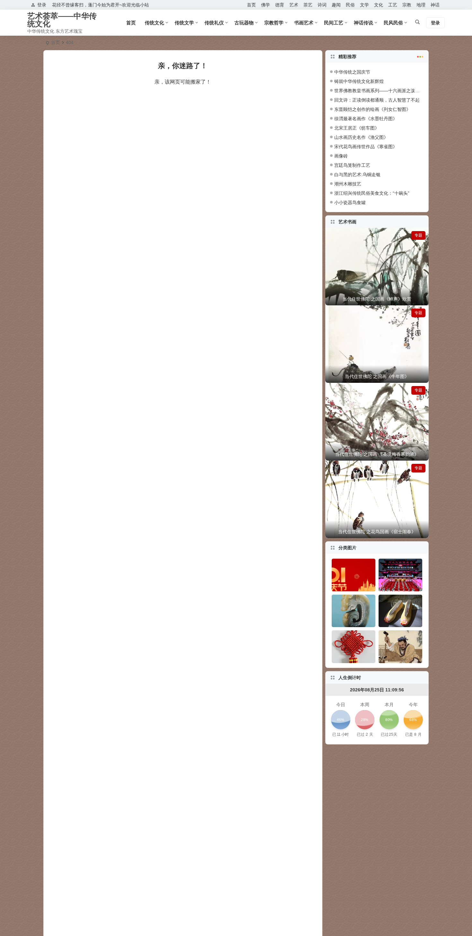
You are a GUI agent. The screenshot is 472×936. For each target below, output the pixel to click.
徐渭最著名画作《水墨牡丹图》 (365, 118)
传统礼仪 (214, 22)
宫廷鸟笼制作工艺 (352, 165)
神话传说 (363, 22)
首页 (251, 4)
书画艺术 (303, 22)
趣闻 (336, 4)
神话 (435, 4)
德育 (279, 4)
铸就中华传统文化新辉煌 (359, 81)
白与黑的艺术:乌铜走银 (357, 174)
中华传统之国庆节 (352, 72)
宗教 (406, 4)
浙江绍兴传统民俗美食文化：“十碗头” (371, 193)
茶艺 (307, 4)
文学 (364, 4)
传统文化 (154, 22)
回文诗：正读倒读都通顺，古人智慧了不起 (377, 100)
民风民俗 (393, 22)
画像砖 (341, 155)
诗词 (322, 4)
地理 (420, 4)
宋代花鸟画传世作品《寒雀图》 (365, 146)
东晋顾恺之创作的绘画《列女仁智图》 (372, 109)
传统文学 (184, 22)
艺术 (293, 4)
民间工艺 (333, 22)
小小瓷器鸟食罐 (350, 202)
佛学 (265, 4)
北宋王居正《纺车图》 (356, 127)
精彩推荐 (347, 56)
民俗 (350, 4)
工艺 (392, 4)
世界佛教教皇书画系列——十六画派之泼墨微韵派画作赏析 (392, 90)
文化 (378, 4)
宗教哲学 (274, 22)
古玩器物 (244, 22)
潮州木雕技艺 (347, 183)
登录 (41, 4)
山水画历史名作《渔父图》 (361, 137)
